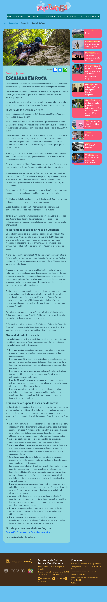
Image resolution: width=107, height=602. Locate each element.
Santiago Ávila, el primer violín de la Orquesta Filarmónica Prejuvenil (92, 90)
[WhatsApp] (65, 70)
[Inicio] (53, 7)
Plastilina (89, 135)
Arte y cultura (46, 16)
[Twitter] (60, 70)
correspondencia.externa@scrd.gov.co (84, 577)
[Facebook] (55, 70)
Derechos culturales (16, 16)
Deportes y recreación (67, 16)
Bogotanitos (13, 23)
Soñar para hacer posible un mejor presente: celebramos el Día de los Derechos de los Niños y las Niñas (93, 108)
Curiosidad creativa (88, 16)
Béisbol (88, 33)
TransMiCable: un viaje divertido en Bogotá (93, 124)
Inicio (4, 23)
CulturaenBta (60, 578)
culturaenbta (42, 581)
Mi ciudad (32, 16)
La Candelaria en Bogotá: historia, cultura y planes (92, 44)
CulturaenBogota (46, 578)
